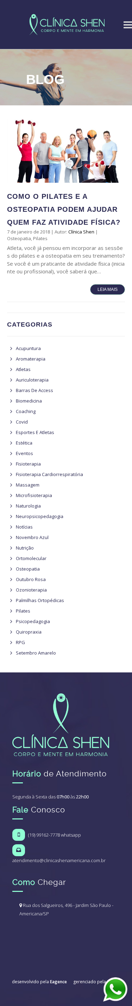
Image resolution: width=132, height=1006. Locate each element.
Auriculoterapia (32, 380)
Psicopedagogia (33, 621)
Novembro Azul (32, 537)
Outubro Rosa (31, 579)
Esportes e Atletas (35, 432)
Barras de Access (34, 390)
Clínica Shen (81, 232)
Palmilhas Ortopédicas (40, 600)
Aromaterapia (30, 359)
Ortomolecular (31, 558)
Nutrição (25, 548)
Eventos (24, 453)
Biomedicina (29, 401)
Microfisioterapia (34, 495)
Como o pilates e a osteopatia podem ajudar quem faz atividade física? (63, 209)
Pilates (40, 238)
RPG (20, 642)
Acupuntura (28, 348)
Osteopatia (19, 238)
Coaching (26, 411)
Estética (24, 443)
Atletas (23, 369)
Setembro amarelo (36, 653)
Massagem (27, 485)
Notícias (24, 527)
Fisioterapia (28, 464)
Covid (22, 422)
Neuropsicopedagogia (39, 516)
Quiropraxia (29, 632)
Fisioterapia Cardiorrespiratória (49, 474)
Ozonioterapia (31, 590)
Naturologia (28, 506)
